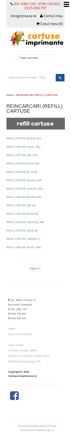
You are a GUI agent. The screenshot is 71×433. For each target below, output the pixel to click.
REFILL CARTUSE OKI (21, 205)
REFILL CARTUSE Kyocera (23, 180)
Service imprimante (20, 334)
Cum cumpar (16, 345)
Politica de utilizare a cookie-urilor (29, 356)
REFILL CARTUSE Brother (23, 138)
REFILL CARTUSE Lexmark (24, 188)
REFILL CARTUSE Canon (23, 146)
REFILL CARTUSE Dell (21, 155)
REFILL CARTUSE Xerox (23, 247)
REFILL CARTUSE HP (21, 172)
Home (9, 95)
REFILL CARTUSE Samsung (25, 222)
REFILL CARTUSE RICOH (22, 213)
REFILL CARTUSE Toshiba (23, 239)
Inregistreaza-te (23, 15)
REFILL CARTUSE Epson (22, 163)
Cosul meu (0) (51, 23)
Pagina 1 (35, 268)
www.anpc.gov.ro (45, 430)
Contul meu (53, 15)
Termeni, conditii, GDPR (22, 350)
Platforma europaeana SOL (24, 361)
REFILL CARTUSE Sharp (22, 230)
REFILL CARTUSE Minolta (23, 197)
